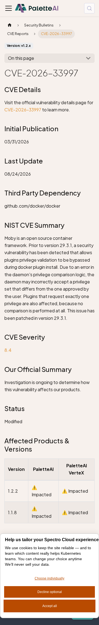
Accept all (49, 606)
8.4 (8, 350)
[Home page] (9, 25)
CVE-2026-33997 (22, 109)
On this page (21, 58)
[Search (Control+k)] (89, 8)
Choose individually (49, 578)
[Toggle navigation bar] (8, 8)
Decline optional (49, 592)
